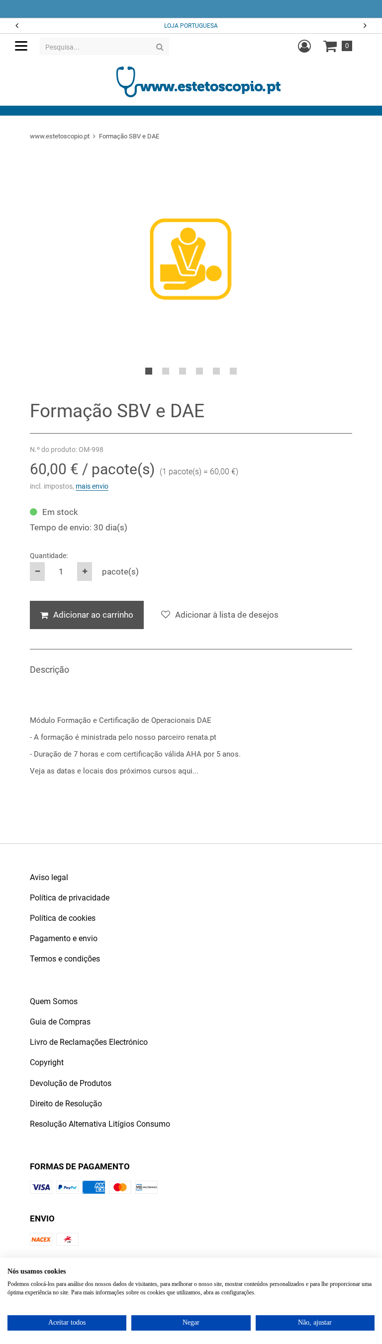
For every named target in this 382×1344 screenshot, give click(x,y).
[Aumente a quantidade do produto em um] (84, 571)
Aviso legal (49, 877)
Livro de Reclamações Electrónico (89, 1042)
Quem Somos (54, 1001)
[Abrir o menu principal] (21, 46)
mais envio (92, 486)
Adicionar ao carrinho (93, 615)
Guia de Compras (60, 1021)
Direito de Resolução (66, 1103)
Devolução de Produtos (70, 1083)
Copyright (47, 1062)
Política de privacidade (69, 897)
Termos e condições (65, 958)
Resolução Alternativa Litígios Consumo (100, 1124)
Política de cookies (63, 918)
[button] (365, 26)
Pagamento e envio (63, 938)
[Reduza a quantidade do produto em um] (37, 571)
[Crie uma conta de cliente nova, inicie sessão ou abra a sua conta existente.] (304, 46)
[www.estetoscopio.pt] (198, 81)
